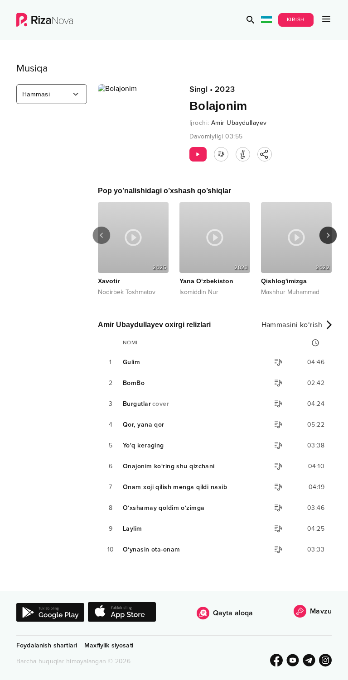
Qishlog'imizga (253, 281)
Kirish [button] (296, 19)
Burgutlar (146, 404)
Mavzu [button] (321, 611)
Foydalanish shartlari (46, 645)
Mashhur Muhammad (260, 292)
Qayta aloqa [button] (233, 613)
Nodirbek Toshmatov (96, 292)
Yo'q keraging (143, 445)
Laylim (132, 529)
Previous (101, 235)
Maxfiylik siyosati (108, 645)
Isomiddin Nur (168, 292)
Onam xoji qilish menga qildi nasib (175, 487)
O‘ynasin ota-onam (151, 549)
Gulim (131, 362)
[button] (250, 20)
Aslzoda (323, 292)
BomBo (134, 383)
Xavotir (78, 281)
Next (328, 235)
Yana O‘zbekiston (176, 281)
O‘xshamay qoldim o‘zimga (164, 508)
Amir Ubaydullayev (238, 123)
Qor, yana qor (143, 424)
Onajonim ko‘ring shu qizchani (169, 466)
